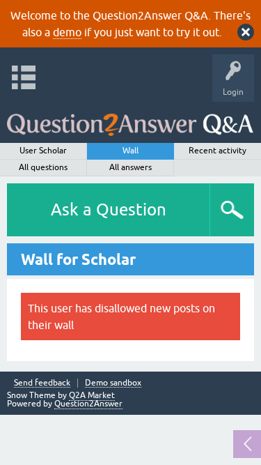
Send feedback (42, 383)
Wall (130, 150)
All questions (43, 167)
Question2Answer (88, 404)
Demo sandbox (113, 383)
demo (67, 32)
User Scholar (43, 150)
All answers (130, 167)
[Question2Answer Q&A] (130, 119)
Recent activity (217, 150)
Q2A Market (92, 395)
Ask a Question (108, 209)
